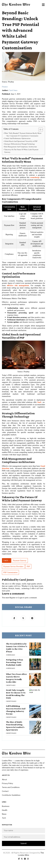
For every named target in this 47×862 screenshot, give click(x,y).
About (4, 779)
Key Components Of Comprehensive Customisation (22, 136)
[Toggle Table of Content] (39, 129)
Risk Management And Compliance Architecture (20, 147)
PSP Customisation (10, 572)
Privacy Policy (7, 783)
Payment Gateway (19, 560)
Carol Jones (13, 90)
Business (5, 806)
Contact (5, 791)
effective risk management (18, 285)
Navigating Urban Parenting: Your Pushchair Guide (14, 662)
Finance (5, 86)
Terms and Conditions (11, 787)
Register (13, 597)
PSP (28, 566)
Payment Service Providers (13, 566)
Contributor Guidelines (11, 795)
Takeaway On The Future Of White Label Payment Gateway (21, 150)
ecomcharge (35, 177)
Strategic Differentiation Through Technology (19, 144)
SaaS (39, 402)
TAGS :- (6, 560)
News (4, 814)
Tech (4, 818)
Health (4, 810)
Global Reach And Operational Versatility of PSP (20, 141)
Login (20, 597)
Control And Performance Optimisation (17, 138)
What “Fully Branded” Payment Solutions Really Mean (22, 133)
